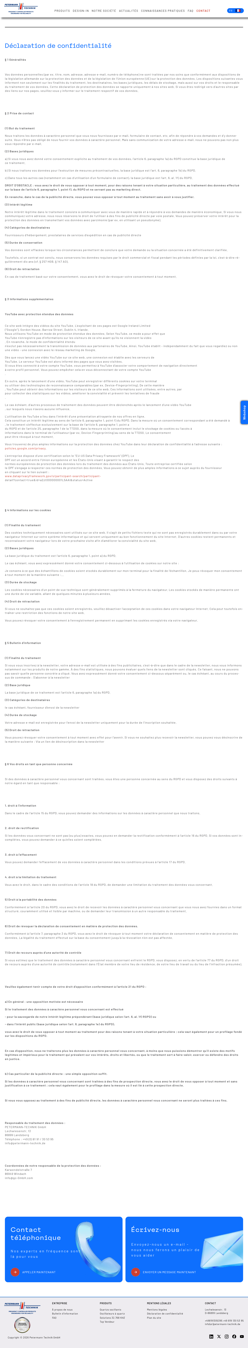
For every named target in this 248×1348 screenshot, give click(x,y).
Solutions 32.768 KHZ (112, 1317)
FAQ (191, 10)
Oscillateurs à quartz (112, 1313)
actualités (128, 10)
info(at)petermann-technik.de (222, 1324)
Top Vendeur (107, 1321)
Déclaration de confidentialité (165, 1313)
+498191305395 (214, 1320)
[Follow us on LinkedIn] (211, 1337)
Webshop (244, 412)
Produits (62, 10)
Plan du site (154, 1317)
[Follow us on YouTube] (242, 1337)
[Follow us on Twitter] (219, 1337)
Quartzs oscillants (110, 1309)
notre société (104, 10)
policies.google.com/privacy (25, 448)
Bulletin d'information (65, 1313)
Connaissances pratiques (163, 10)
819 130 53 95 (235, 1320)
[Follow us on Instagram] (227, 1337)
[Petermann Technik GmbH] (21, 8)
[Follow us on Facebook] (234, 1337)
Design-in (81, 10)
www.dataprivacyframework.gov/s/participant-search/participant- (53, 476)
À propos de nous (62, 1309)
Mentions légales (157, 1309)
